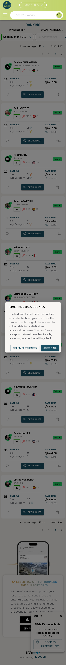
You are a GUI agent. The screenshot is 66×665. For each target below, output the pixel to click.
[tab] (5, 15)
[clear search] (13, 15)
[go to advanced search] (59, 15)
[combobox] (34, 15)
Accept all (50, 348)
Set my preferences (25, 348)
